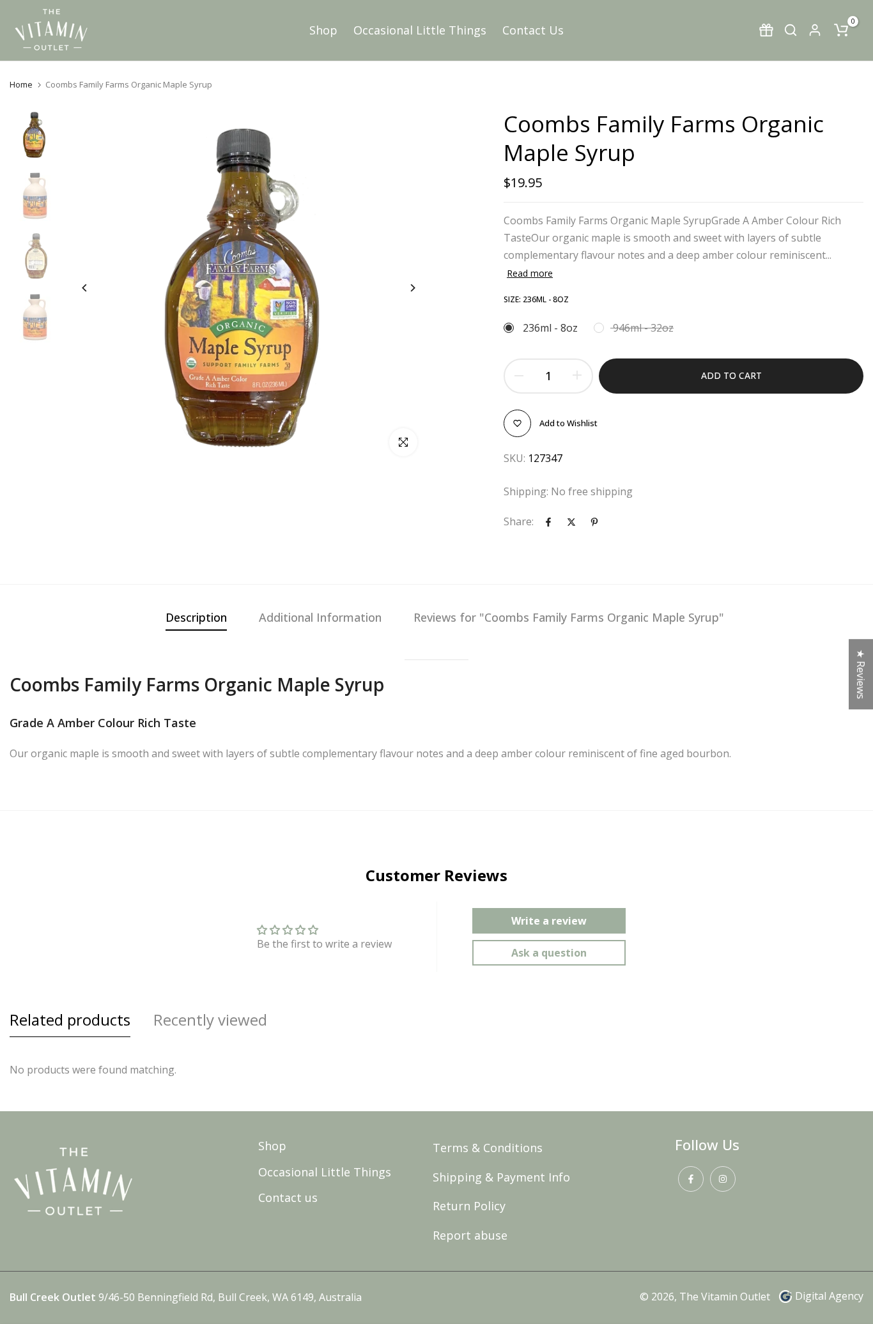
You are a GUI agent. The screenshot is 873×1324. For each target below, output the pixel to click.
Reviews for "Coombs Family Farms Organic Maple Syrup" (568, 617)
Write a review (549, 921)
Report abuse (470, 1235)
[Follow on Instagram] (723, 1179)
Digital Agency (829, 1296)
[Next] (403, 287)
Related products (70, 1019)
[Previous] (94, 287)
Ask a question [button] (549, 953)
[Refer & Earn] (766, 30)
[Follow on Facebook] (691, 1179)
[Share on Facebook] (548, 522)
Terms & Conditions (488, 1147)
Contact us (288, 1197)
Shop (323, 30)
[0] (841, 30)
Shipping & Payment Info (501, 1177)
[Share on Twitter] (571, 522)
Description (196, 617)
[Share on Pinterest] (594, 522)
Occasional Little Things (419, 30)
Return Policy (469, 1205)
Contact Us (533, 30)
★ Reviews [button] (861, 674)
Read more (530, 273)
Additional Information (320, 617)
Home (21, 84)
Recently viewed (210, 1019)
